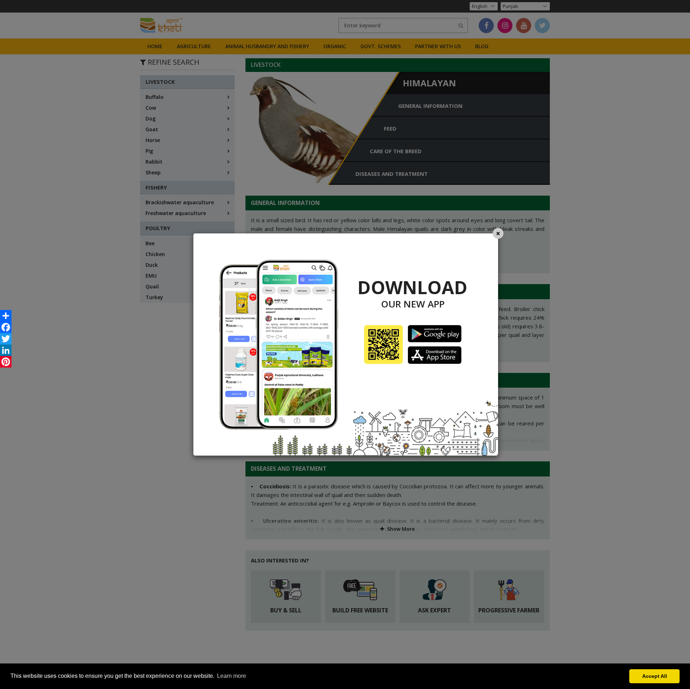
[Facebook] (6, 327)
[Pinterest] (6, 362)
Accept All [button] (654, 676)
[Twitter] (6, 338)
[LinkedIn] (6, 350)
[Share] (6, 315)
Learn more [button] (231, 676)
